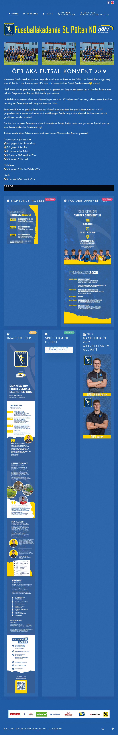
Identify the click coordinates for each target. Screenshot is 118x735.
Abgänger (95, 14)
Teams (49, 14)
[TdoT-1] (87, 235)
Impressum (55, 729)
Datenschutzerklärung (31, 729)
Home (14, 14)
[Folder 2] (21, 430)
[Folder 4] (21, 547)
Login (9, 729)
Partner (67, 14)
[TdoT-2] (87, 294)
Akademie (32, 14)
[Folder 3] (21, 489)
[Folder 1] (21, 372)
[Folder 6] (21, 664)
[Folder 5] (21, 605)
